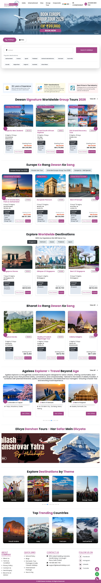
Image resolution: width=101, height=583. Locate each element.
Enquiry (28, 221)
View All (92, 99)
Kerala (7, 64)
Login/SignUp (77, 5)
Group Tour (48, 4)
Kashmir (34, 64)
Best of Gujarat (47, 403)
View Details (19, 152)
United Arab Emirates (47, 58)
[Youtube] (80, 568)
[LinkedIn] (80, 564)
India (24, 3)
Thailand (34, 58)
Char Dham (44, 64)
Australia (70, 58)
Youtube (86, 568)
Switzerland (8, 58)
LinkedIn (85, 564)
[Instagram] (80, 560)
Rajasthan (17, 64)
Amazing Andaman (81, 403)
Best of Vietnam (15, 403)
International (33, 3)
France (19, 58)
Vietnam (60, 58)
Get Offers (25, 414)
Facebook (86, 557)
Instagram (86, 560)
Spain (26, 58)
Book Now (28, 152)
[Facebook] (80, 556)
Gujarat (26, 64)
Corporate (57, 3)
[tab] (9, 40)
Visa (41, 3)
